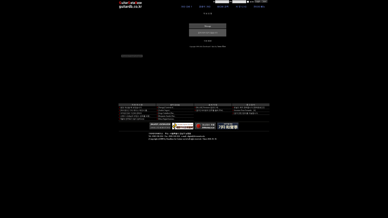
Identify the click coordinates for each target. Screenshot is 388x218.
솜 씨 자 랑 (213, 105)
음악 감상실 (175, 105)
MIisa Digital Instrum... (166, 119)
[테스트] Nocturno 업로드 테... (207, 107)
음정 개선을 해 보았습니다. (131, 107)
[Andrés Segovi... (164, 110)
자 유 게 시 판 (137, 105)
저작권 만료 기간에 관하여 (131, 113)
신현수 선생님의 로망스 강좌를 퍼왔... (135, 116)
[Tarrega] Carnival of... (166, 107)
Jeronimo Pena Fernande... (243, 110)
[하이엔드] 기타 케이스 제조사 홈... (134, 110)
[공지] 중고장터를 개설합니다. (246, 113)
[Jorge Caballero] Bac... (166, 113)
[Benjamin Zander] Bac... (167, 116)
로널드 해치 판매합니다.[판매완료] (248, 107)
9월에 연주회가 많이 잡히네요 (132, 119)
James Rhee (221, 46)
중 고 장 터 (250, 105)
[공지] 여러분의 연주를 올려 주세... (210, 110)
